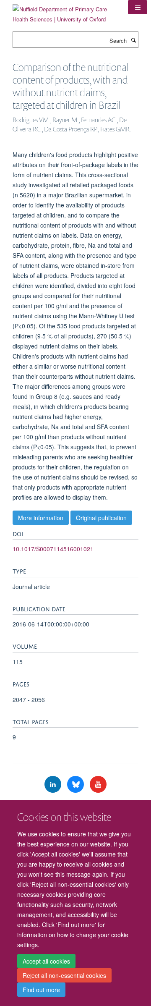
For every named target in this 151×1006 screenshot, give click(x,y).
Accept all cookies (46, 961)
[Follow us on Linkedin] (53, 785)
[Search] (133, 40)
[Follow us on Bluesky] (76, 785)
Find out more (41, 989)
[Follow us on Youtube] (98, 785)
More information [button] (40, 517)
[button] (137, 7)
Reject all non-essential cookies (64, 975)
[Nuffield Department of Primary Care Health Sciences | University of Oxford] (64, 11)
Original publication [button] (101, 517)
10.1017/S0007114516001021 (53, 549)
